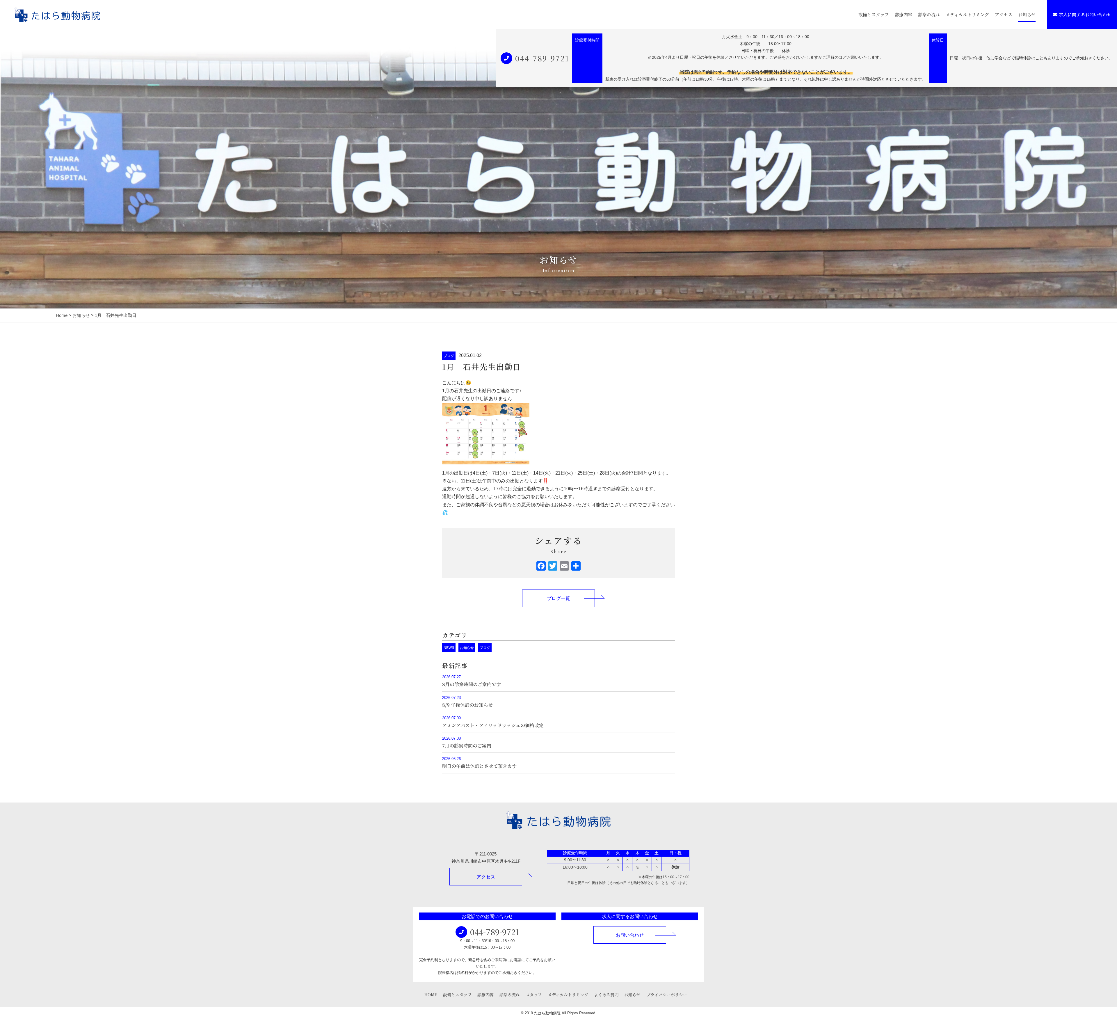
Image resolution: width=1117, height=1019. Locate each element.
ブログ (449, 356)
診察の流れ (929, 14)
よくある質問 (606, 994)
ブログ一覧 (558, 598)
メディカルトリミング (967, 14)
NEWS (449, 648)
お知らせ (1027, 14)
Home (61, 315)
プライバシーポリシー (666, 994)
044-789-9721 (542, 58)
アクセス (1003, 14)
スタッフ (534, 994)
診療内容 (903, 14)
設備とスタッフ (873, 14)
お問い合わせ (630, 935)
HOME (430, 994)
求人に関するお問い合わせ (1085, 14)
